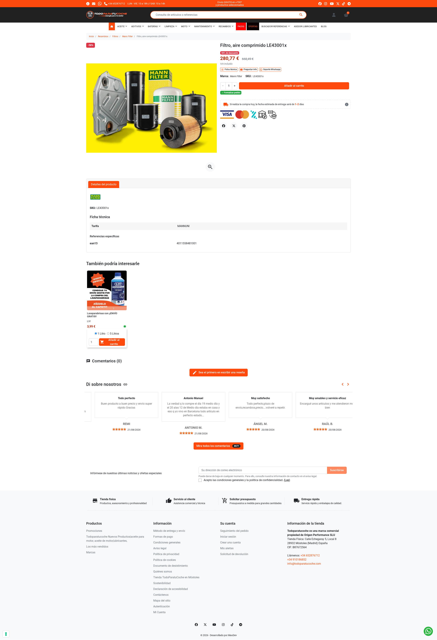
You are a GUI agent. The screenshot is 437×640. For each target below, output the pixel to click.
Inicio (91, 36)
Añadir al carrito (294, 85)
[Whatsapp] (100, 3)
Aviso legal (159, 548)
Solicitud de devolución (234, 554)
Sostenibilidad (162, 583)
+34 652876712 (310, 555)
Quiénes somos (162, 571)
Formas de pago (163, 536)
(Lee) (287, 480)
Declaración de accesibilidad (170, 589)
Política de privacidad (166, 554)
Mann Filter (127, 36)
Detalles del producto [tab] (103, 184)
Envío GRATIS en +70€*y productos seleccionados (230, 3)
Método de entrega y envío (169, 530)
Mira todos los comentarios (217, 446)
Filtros (115, 36)
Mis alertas (227, 548)
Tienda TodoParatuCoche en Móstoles (176, 577)
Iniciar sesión (228, 536)
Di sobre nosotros (107, 384)
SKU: (248, 76)
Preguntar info (248, 69)
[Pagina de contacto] (87, 3)
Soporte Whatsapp (271, 69)
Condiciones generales (166, 542)
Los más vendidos (97, 546)
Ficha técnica (229, 69)
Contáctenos (160, 594)
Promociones (94, 530)
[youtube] (332, 3)
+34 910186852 (296, 559)
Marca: (224, 76)
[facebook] (320, 3)
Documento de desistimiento (170, 565)
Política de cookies (164, 560)
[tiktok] (343, 3)
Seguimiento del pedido (234, 530)
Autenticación (161, 606)
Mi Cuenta (159, 612)
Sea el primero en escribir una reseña (218, 372)
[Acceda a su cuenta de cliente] (334, 14)
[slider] (111, 429)
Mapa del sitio (161, 600)
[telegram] (349, 3)
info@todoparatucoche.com (304, 563)
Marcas (90, 552)
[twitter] (338, 3)
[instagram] (325, 3)
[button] (346, 14)
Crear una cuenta (230, 542)
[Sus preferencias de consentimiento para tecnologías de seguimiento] (6, 634)
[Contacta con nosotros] (93, 3)
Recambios (103, 36)
